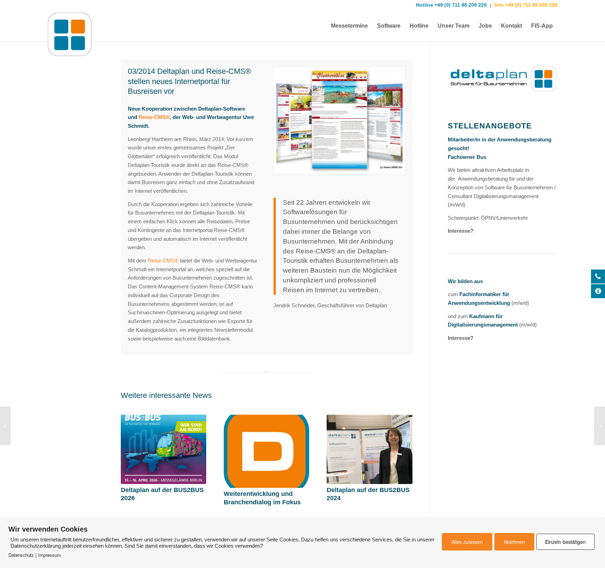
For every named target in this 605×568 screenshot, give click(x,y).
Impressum (49, 555)
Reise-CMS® (154, 117)
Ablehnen (514, 541)
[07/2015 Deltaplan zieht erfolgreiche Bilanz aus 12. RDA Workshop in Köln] (599, 426)
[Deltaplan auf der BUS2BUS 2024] (369, 449)
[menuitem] (349, 25)
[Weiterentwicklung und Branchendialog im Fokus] (266, 451)
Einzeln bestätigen (565, 541)
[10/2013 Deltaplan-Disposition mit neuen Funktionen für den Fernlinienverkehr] (5, 426)
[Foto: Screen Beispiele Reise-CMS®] (339, 120)
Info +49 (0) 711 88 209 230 (525, 5)
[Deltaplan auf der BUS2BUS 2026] (163, 449)
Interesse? (460, 231)
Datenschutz (21, 555)
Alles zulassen (467, 541)
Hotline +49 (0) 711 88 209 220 (451, 5)
